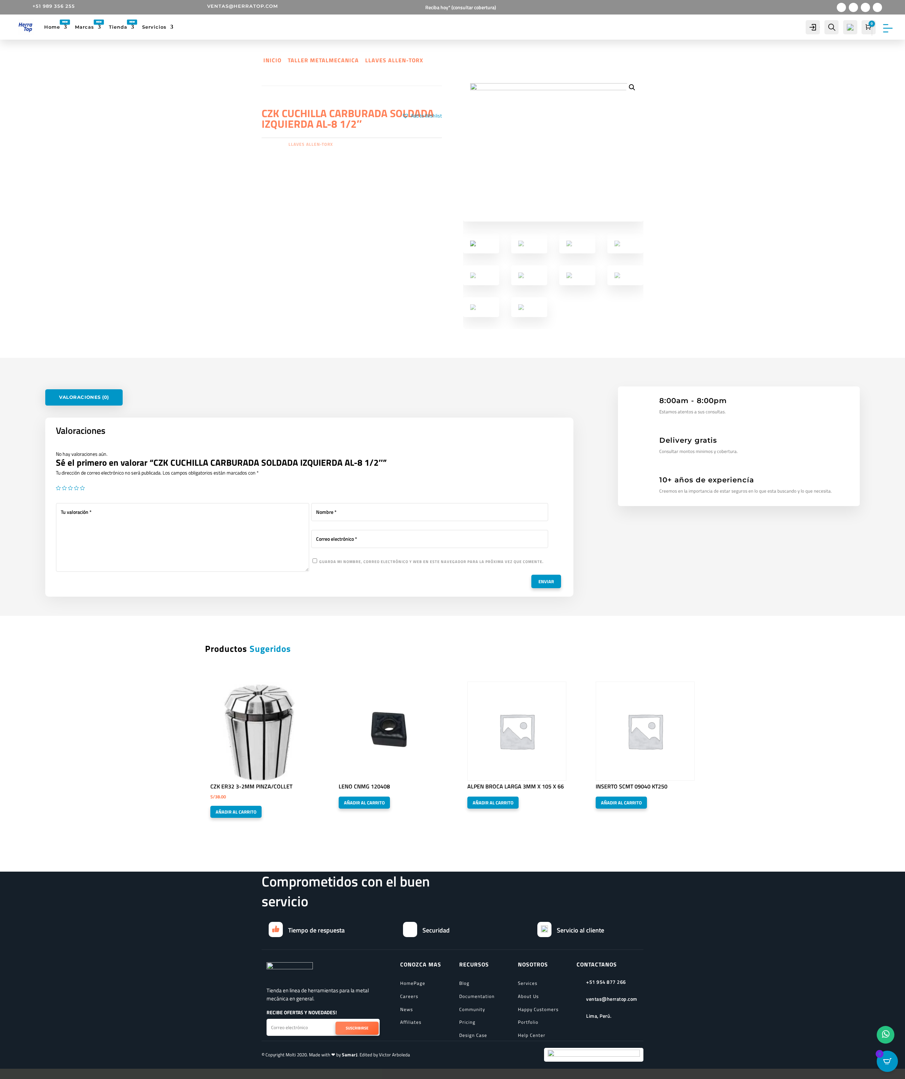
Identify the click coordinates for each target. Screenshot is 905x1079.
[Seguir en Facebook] (841, 7)
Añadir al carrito (236, 811)
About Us (528, 996)
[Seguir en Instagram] (865, 7)
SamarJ (349, 1054)
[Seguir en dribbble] (877, 7)
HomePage (412, 983)
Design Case (473, 1035)
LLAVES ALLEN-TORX (394, 60)
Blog (464, 983)
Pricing (467, 1022)
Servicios (154, 27)
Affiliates (410, 1022)
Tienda (118, 27)
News (406, 1009)
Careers (409, 996)
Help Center (531, 1035)
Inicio (272, 60)
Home (52, 27)
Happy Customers (538, 1009)
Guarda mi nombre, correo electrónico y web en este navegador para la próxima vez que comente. (431, 561)
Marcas (84, 27)
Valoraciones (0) (84, 397)
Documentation (477, 996)
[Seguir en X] (853, 7)
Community (472, 1009)
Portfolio (528, 1022)
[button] (422, 115)
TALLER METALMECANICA (323, 60)
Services (527, 983)
